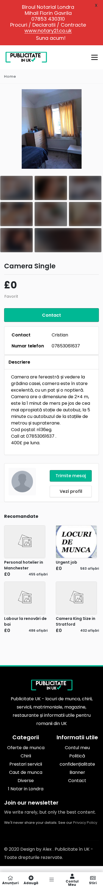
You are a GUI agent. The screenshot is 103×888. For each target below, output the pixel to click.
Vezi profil (71, 491)
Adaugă (31, 883)
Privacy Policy (85, 822)
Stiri (93, 883)
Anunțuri (10, 883)
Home (10, 76)
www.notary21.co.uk (48, 30)
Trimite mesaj (70, 476)
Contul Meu (72, 882)
